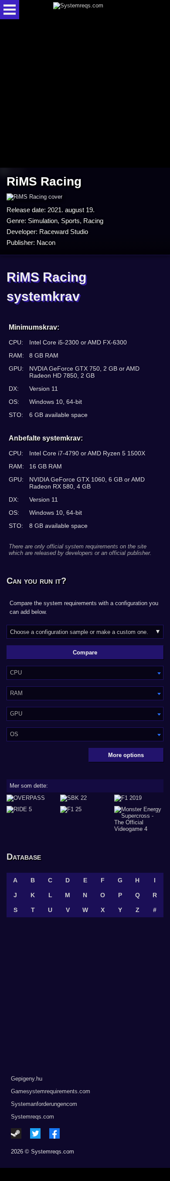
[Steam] (16, 1133)
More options (126, 755)
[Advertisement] (85, 94)
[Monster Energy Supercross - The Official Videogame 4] (138, 819)
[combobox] (85, 673)
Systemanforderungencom (44, 1104)
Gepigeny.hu (26, 1078)
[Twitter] (35, 1133)
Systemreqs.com (32, 1116)
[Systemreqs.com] (92, 9)
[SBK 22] (84, 798)
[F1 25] (84, 819)
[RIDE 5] (31, 819)
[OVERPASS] (31, 798)
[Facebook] (54, 1133)
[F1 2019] (138, 798)
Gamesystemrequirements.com (50, 1091)
